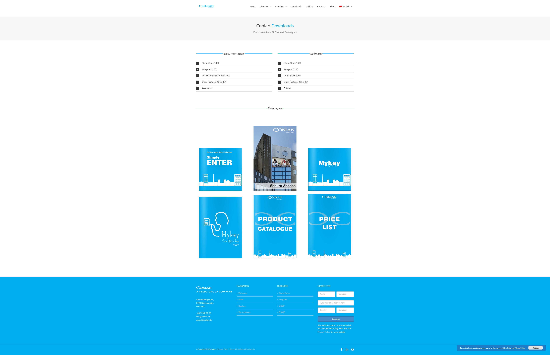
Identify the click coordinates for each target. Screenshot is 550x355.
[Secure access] (275, 127)
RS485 (282, 312)
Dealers (241, 306)
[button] (234, 63)
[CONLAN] (214, 288)
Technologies (244, 312)
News (240, 299)
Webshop (242, 293)
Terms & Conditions (237, 349)
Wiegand (283, 299)
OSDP (281, 306)
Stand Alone (284, 293)
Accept (536, 348)
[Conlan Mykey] (329, 127)
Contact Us (250, 349)
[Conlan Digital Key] (220, 194)
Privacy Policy (324, 332)
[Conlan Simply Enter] (220, 127)
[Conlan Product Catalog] (275, 194)
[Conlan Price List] (329, 194)
